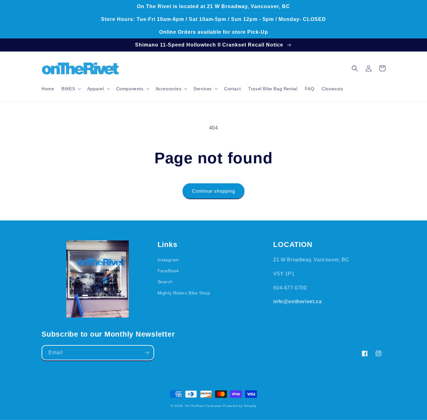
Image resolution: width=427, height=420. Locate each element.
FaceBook (168, 270)
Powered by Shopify (239, 406)
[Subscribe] (146, 352)
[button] (70, 88)
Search (165, 281)
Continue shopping (213, 191)
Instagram (168, 259)
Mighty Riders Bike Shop (184, 292)
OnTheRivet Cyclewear (203, 406)
